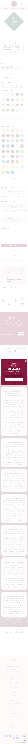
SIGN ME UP (14, 379)
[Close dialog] (26, 360)
